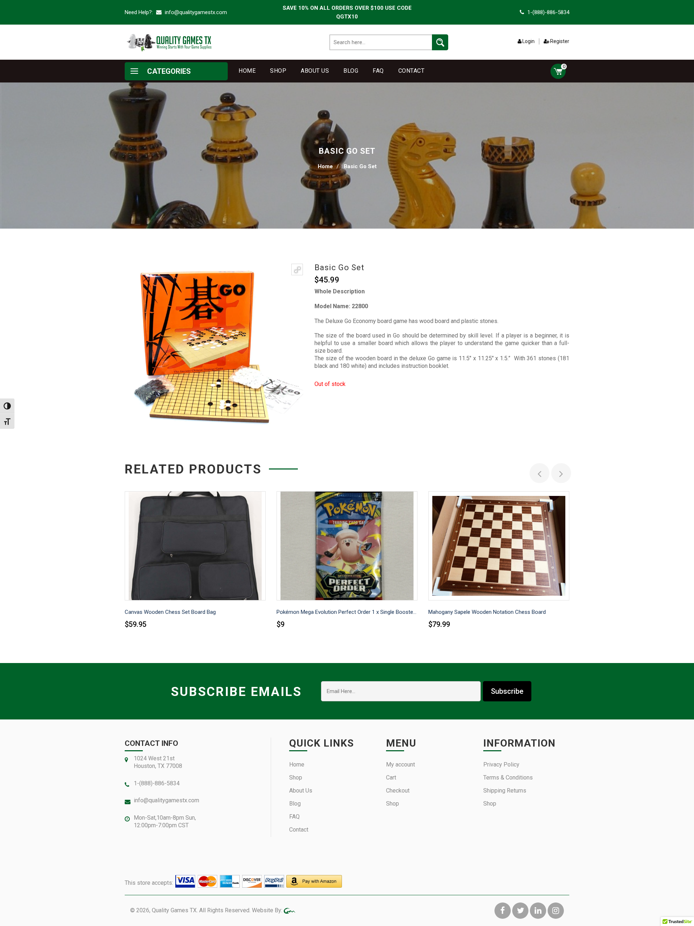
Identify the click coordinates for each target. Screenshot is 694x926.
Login (528, 41)
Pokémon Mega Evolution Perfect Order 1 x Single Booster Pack (347, 612)
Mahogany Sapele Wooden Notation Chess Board (487, 612)
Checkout (398, 790)
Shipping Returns (504, 790)
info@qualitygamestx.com (195, 12)
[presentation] (539, 473)
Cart (391, 777)
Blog (350, 70)
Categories (168, 71)
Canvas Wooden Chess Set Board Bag (170, 612)
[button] (297, 269)
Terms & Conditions (508, 777)
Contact (411, 70)
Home (247, 70)
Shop (278, 70)
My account (400, 764)
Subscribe (507, 691)
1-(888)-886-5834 (548, 12)
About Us (315, 70)
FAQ (378, 70)
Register (559, 41)
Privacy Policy (501, 764)
